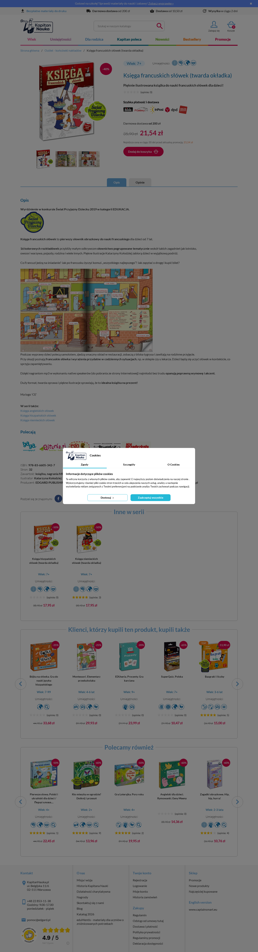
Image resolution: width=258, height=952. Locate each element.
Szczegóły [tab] (129, 464)
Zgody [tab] (84, 464)
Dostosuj (106, 497)
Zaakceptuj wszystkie (150, 497)
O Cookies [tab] (174, 464)
